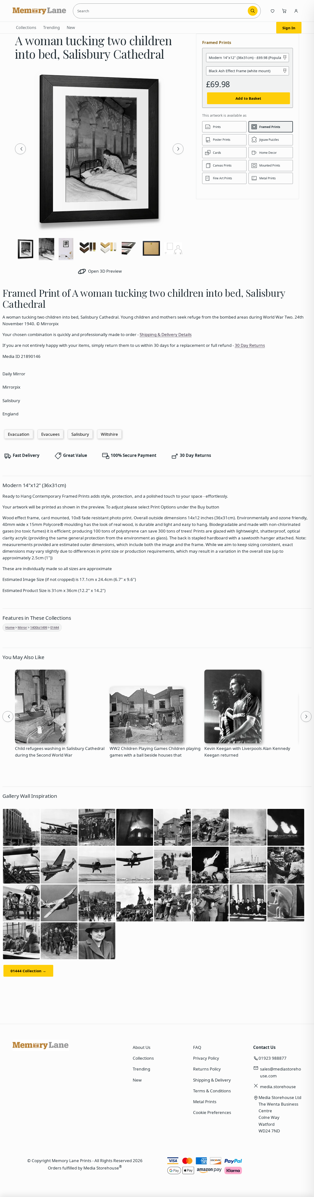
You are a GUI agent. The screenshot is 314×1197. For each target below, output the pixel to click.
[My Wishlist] (272, 10)
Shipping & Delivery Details (166, 334)
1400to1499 (38, 627)
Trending (51, 27)
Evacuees (50, 434)
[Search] (253, 11)
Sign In (288, 27)
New (71, 27)
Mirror (22, 627)
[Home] (39, 10)
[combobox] (161, 10)
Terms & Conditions (212, 1091)
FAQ (197, 1047)
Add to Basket (248, 98)
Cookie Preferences (212, 1112)
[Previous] (20, 148)
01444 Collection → (28, 970)
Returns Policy (207, 1069)
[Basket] (284, 10)
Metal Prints (204, 1101)
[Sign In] (296, 10)
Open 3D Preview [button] (104, 271)
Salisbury (80, 434)
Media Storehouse (101, 1168)
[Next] (178, 148)
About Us (141, 1047)
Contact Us (264, 1047)
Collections (26, 27)
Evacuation (18, 434)
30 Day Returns (250, 345)
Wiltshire (109, 434)
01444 (54, 627)
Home (9, 627)
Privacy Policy (206, 1058)
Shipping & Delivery (212, 1080)
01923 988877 (273, 1058)
